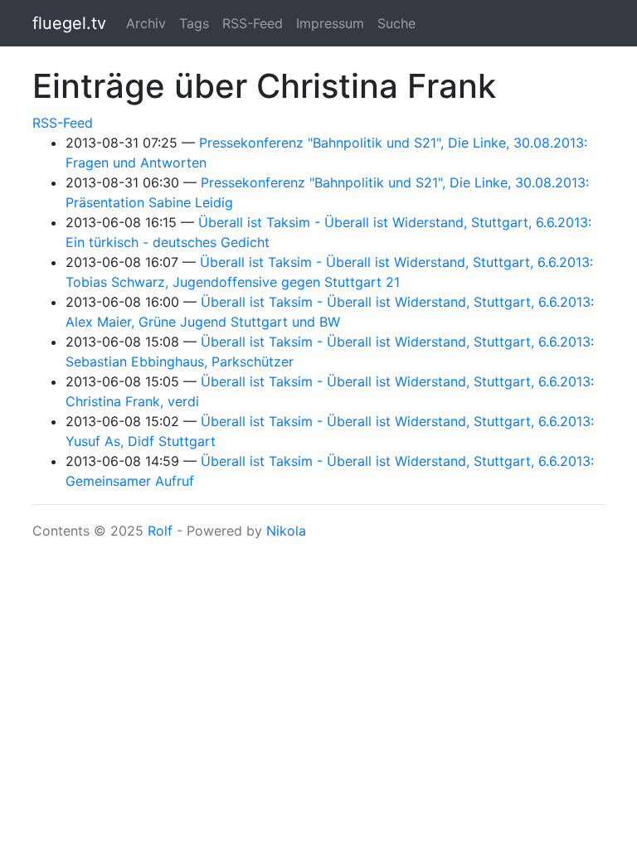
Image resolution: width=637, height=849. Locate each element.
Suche (396, 23)
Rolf (160, 530)
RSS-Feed (252, 23)
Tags (194, 23)
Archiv (146, 23)
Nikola (286, 530)
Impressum (330, 23)
